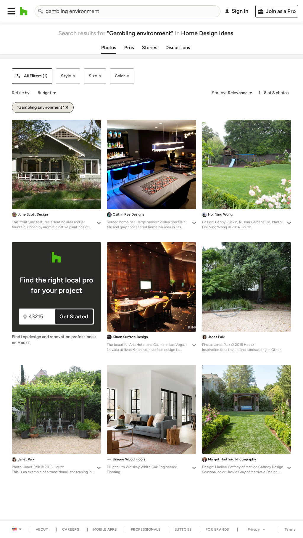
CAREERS (70, 529)
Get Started (73, 316)
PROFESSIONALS (146, 529)
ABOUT (42, 529)
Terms (290, 529)
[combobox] (128, 11)
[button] (11, 11)
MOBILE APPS (105, 529)
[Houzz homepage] (24, 11)
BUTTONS (183, 529)
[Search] (40, 11)
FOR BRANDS (217, 529)
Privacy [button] (254, 529)
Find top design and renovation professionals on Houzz (54, 339)
